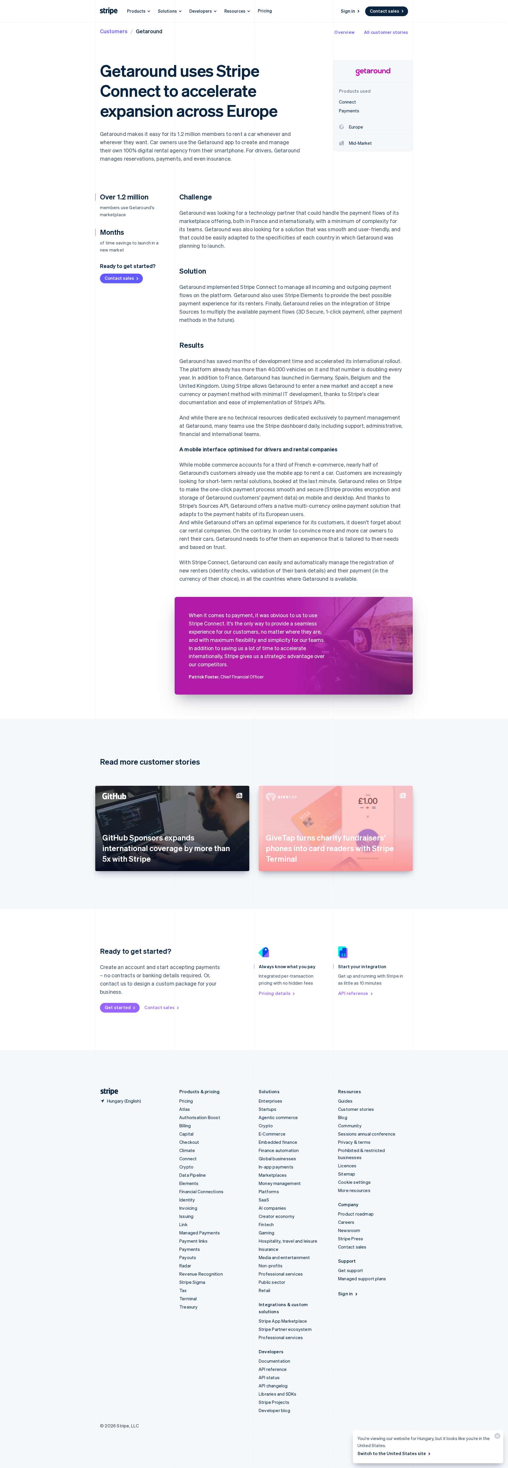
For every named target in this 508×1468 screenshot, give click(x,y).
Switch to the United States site (391, 1453)
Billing (185, 1126)
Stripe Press (350, 1238)
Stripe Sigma (192, 1282)
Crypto (186, 1167)
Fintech (266, 1224)
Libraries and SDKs (278, 1394)
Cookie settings (354, 1182)
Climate (187, 1150)
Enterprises (270, 1101)
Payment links (193, 1241)
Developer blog (274, 1410)
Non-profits (271, 1266)
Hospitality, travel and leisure (288, 1241)
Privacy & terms (354, 1142)
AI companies (272, 1208)
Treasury (188, 1307)
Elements (189, 1183)
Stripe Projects (274, 1402)
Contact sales (384, 11)
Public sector (272, 1282)
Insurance (268, 1249)
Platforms (269, 1191)
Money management (280, 1183)
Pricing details (274, 993)
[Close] (496, 1437)
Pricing (265, 10)
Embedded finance (278, 1142)
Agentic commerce (278, 1117)
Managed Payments (199, 1233)
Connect (188, 1158)
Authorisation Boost (199, 1117)
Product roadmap (356, 1214)
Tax (183, 1290)
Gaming (266, 1233)
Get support (350, 1270)
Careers (346, 1222)
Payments (189, 1249)
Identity (187, 1200)
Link (183, 1224)
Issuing (186, 1216)
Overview (344, 32)
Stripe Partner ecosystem (285, 1329)
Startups (268, 1109)
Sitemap (346, 1174)
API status (269, 1377)
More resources (354, 1190)
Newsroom (349, 1230)
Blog (342, 1117)
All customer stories (386, 32)
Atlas (184, 1109)
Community (350, 1126)
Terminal (188, 1298)
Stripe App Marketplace (283, 1321)
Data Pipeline (192, 1175)
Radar (185, 1266)
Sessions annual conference (366, 1134)
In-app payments (276, 1167)
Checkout (189, 1142)
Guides (345, 1101)
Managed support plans (362, 1278)
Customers (114, 31)
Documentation (274, 1361)
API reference (353, 993)
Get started (118, 1007)
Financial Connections (201, 1191)
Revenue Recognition (201, 1274)
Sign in (348, 11)
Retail (264, 1290)
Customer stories (356, 1109)
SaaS (264, 1200)
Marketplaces (273, 1175)
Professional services (281, 1274)
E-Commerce (272, 1134)
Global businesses (277, 1158)
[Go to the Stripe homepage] (107, 1091)
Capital (186, 1134)
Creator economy (277, 1216)
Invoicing (188, 1208)
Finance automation (279, 1150)
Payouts (187, 1257)
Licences (347, 1166)
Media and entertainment (284, 1257)
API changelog (273, 1386)
